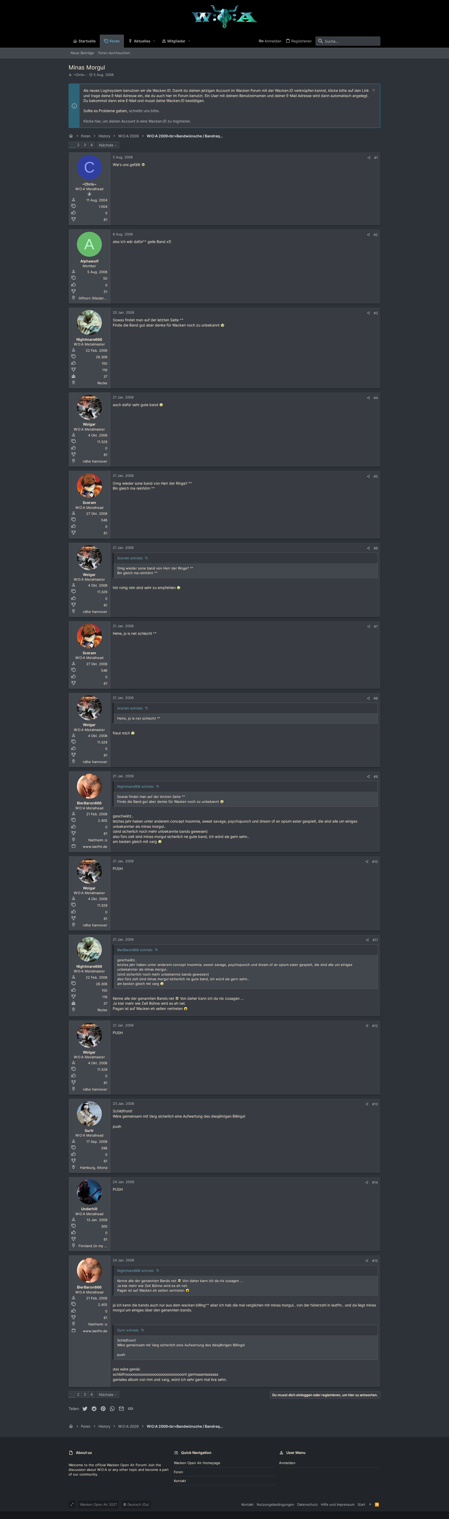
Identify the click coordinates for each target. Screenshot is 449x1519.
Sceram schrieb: (130, 558)
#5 (376, 476)
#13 (375, 1104)
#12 (375, 1026)
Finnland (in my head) (96, 1246)
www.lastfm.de (95, 846)
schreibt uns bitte (144, 110)
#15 (375, 1261)
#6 (376, 548)
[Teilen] (368, 157)
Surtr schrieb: (128, 1330)
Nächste (106, 145)
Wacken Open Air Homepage (197, 1463)
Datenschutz (307, 1504)
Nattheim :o (97, 840)
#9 (376, 776)
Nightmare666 (89, 339)
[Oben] (370, 1504)
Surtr (89, 1130)
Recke (102, 383)
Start (361, 1504)
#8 (376, 698)
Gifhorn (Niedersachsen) (98, 298)
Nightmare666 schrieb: (135, 786)
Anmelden (287, 1463)
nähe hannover (95, 461)
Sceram (89, 502)
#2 (376, 235)
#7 (376, 626)
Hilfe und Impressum (337, 1504)
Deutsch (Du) (138, 1504)
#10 (375, 862)
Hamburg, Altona (93, 1167)
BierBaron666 (89, 803)
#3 (376, 313)
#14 (375, 1182)
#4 (376, 398)
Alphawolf (89, 261)
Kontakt (180, 1481)
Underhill (89, 1209)
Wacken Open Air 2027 (98, 1504)
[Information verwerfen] (373, 90)
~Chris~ (79, 75)
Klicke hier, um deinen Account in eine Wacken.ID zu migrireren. (137, 121)
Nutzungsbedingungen (275, 1504)
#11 (375, 940)
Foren (178, 1472)
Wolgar (89, 424)
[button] (154, 41)
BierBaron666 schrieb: (135, 950)
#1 (376, 158)
